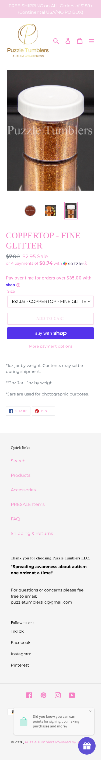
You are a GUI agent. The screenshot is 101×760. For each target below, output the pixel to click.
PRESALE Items (28, 504)
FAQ (15, 518)
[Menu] (91, 41)
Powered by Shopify (72, 742)
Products (20, 475)
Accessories (23, 489)
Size (11, 291)
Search (18, 460)
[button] (50, 263)
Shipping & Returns (32, 533)
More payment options (50, 346)
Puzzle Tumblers (39, 742)
